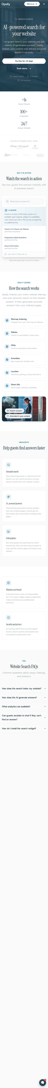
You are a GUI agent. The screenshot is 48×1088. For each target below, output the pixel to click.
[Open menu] (44, 3)
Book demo (22, 68)
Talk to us (30, 4)
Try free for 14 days (24, 61)
